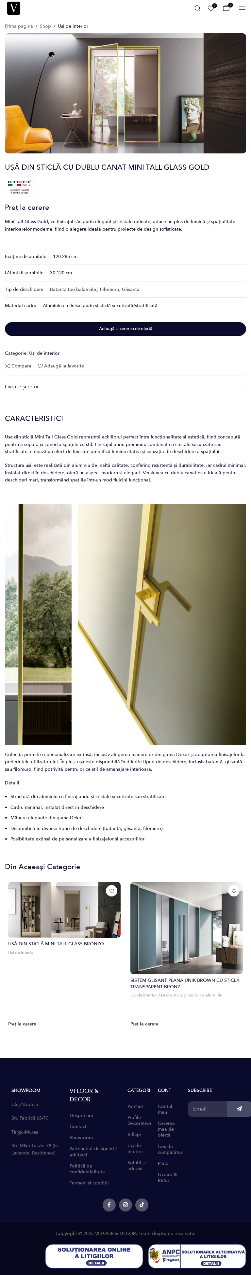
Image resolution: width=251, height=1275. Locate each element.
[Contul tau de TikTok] (141, 1204)
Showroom (81, 1138)
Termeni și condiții (89, 1183)
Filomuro (109, 289)
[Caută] (197, 8)
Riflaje (134, 1134)
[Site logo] (14, 8)
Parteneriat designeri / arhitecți (93, 1152)
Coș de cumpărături (170, 1149)
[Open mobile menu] (242, 8)
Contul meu (165, 1109)
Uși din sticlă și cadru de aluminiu (191, 995)
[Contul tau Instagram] (125, 1204)
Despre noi (81, 1115)
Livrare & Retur (167, 1177)
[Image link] (94, 1256)
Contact (78, 1127)
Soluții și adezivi (136, 1166)
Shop (45, 26)
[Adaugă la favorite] (111, 890)
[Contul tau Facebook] (109, 1204)
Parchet (135, 1106)
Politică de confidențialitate (87, 1169)
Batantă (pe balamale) (73, 289)
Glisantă (131, 289)
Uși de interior (73, 26)
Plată (163, 1163)
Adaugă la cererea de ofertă (125, 329)
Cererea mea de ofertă (166, 1129)
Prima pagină (19, 26)
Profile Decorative (139, 1120)
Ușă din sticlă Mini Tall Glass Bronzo (56, 944)
